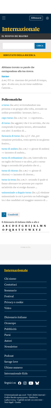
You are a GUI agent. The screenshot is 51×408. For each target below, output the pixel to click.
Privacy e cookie (13, 302)
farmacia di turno (11, 136)
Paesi (7, 335)
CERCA (40, 46)
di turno (6, 123)
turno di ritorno (10, 171)
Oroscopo (10, 323)
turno (5, 76)
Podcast (9, 356)
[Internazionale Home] (17, 270)
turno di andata (10, 149)
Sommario (10, 290)
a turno (5, 105)
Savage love (11, 362)
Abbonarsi (36, 18)
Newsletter (11, 347)
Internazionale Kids (15, 373)
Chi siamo (10, 279)
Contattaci (10, 284)
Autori (8, 341)
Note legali (8, 402)
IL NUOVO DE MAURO (15, 36)
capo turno (7, 118)
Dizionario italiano (15, 317)
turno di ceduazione (12, 158)
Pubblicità (10, 329)
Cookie (18, 402)
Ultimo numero (13, 367)
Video (7, 308)
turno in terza (9, 180)
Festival (9, 296)
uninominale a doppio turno (16, 192)
